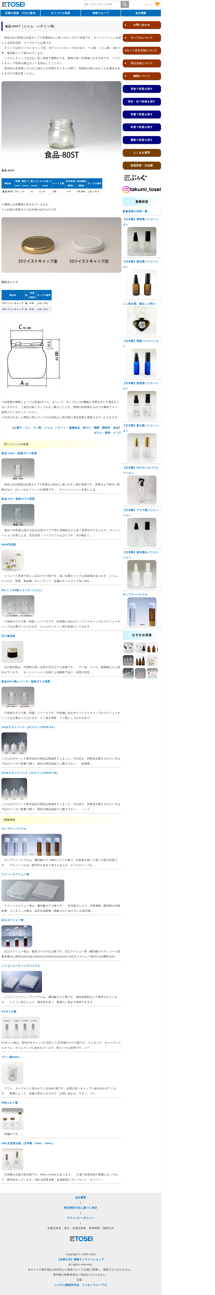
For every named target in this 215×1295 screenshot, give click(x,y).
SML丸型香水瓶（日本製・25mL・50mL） (28, 1143)
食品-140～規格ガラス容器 (18, 498)
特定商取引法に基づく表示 (80, 1207)
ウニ (27, 427)
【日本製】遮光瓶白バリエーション (141, 555)
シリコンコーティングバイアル (20, 965)
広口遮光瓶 (8, 635)
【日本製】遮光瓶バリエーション (141, 264)
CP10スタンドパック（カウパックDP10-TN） (30, 772)
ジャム (48, 427)
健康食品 (74, 427)
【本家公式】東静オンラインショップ (80, 1259)
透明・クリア (113, 432)
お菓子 (18, 427)
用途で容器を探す (142, 88)
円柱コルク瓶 (9, 1102)
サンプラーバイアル (13, 828)
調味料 (106, 427)
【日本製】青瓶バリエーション (141, 343)
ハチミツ (60, 427)
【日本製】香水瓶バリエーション (141, 428)
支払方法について (142, 63)
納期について (141, 75)
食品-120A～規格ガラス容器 (19, 453)
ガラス (98, 432)
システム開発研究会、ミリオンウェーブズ (80, 1284)
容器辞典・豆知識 (142, 165)
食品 (116, 427)
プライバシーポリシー (80, 1217)
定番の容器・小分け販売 (20, 13)
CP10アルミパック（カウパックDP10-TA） (28, 727)
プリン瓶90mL (10, 1057)
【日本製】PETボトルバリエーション (141, 470)
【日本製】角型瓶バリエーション (141, 386)
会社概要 (141, 13)
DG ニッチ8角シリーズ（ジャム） (22, 590)
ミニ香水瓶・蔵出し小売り (139, 303)
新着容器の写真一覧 (135, 211)
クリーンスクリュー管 (15, 874)
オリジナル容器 (60, 13)
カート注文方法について (142, 50)
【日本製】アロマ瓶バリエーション (141, 513)
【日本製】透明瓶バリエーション (141, 222)
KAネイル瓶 (9, 1011)
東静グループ (100, 13)
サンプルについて (142, 37)
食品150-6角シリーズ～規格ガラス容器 (25, 681)
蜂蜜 (96, 427)
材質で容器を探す (142, 127)
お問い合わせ (141, 24)
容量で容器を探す (142, 114)
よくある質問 (141, 152)
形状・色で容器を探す (142, 101)
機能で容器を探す (142, 139)
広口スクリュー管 (12, 920)
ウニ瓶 (37, 427)
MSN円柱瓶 (8, 544)
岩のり (87, 427)
